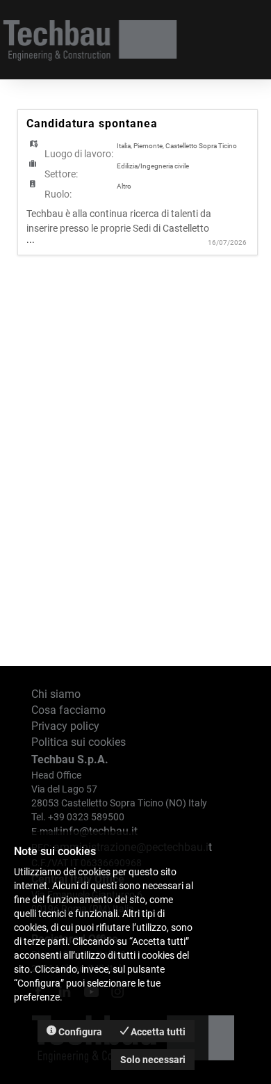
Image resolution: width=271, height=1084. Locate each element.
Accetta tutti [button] (157, 1031)
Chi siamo (56, 694)
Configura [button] (79, 1031)
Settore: (61, 174)
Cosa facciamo (68, 710)
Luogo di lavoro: (78, 153)
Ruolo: (58, 194)
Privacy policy (65, 726)
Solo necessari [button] (153, 1059)
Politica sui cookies (78, 742)
